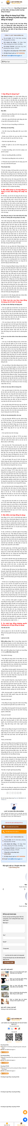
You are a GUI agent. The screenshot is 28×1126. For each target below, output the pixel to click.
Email (5, 941)
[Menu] (2, 2)
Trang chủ (4, 8)
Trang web (6, 948)
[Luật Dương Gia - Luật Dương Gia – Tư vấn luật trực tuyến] (14, 2)
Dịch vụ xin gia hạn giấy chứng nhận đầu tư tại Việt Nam (18, 979)
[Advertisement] (14, 79)
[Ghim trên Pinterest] (18, 793)
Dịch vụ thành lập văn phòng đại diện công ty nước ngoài (18, 993)
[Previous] (3, 889)
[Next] (24, 889)
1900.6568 (22, 50)
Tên (4, 935)
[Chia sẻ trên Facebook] (10, 793)
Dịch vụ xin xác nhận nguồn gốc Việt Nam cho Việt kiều (18, 972)
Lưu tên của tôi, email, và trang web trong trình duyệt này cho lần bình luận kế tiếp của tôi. (14, 957)
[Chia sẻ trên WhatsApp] (7, 793)
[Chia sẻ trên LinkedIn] (20, 793)
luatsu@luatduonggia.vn (14, 55)
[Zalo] (25, 1120)
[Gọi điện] (25, 1112)
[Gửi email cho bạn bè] (15, 793)
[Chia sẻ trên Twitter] (12, 793)
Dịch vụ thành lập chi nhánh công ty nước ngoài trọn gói (18, 1000)
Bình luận (5, 922)
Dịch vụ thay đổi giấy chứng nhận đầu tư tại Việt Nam (18, 986)
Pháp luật (10, 8)
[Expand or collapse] (25, 61)
